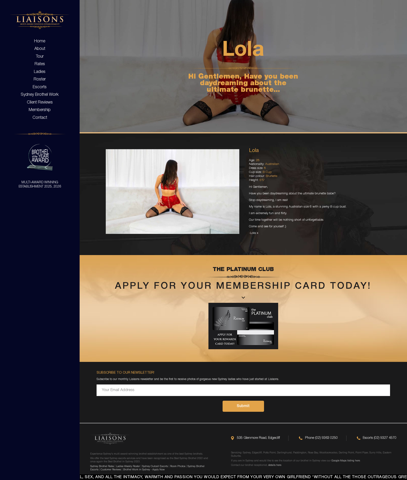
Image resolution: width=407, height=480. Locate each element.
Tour (40, 56)
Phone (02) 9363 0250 (321, 438)
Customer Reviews (111, 469)
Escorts (40, 87)
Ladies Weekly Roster (128, 466)
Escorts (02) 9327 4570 (379, 438)
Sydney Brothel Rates (102, 466)
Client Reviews (40, 102)
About (39, 49)
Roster (40, 79)
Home (39, 41)
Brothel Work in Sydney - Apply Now (144, 469)
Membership (40, 110)
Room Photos (177, 466)
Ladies (39, 72)
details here (274, 465)
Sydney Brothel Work (40, 94)
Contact (40, 118)
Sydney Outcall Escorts (155, 466)
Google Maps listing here (345, 461)
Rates (40, 64)
